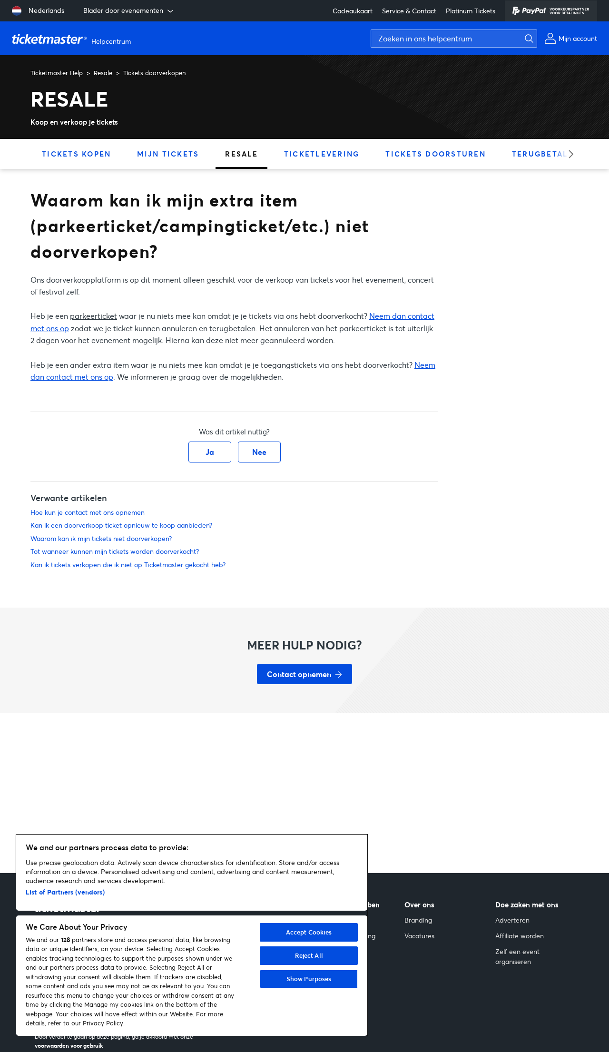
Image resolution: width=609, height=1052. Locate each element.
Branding (418, 919)
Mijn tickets (168, 153)
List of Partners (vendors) (65, 891)
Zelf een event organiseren (517, 956)
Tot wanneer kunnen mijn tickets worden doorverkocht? (114, 551)
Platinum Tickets (470, 10)
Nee (259, 452)
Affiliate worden (519, 935)
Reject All (309, 955)
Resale (103, 73)
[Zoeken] (526, 38)
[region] (191, 935)
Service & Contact (409, 10)
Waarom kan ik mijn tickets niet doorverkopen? (101, 538)
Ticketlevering (322, 153)
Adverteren (512, 919)
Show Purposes (309, 978)
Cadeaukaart (353, 10)
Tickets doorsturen (435, 153)
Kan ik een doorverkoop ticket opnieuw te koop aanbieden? (121, 525)
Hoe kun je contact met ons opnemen (87, 512)
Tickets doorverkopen (154, 73)
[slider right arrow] (568, 154)
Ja (210, 452)
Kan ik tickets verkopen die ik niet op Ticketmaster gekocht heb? (128, 564)
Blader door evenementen (123, 10)
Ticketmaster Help (56, 73)
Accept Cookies (309, 932)
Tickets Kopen (76, 153)
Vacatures (419, 935)
